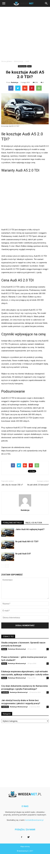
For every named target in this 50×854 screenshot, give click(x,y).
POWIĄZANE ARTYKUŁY (12, 523)
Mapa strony (25, 846)
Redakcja (14, 82)
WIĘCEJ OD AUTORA (33, 523)
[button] (46, 3)
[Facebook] (21, 837)
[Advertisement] (25, 32)
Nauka (4, 649)
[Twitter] (28, 837)
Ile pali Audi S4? (23, 553)
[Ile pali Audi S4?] (7, 556)
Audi (29, 66)
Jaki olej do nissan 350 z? (12, 485)
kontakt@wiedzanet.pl (34, 820)
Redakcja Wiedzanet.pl (17, 649)
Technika (5, 692)
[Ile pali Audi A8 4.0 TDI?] (7, 544)
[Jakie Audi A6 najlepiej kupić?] (7, 532)
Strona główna (6, 61)
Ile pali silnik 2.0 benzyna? (38, 485)
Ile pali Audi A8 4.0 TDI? (26, 541)
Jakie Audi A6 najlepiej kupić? (29, 529)
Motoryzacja (22, 66)
